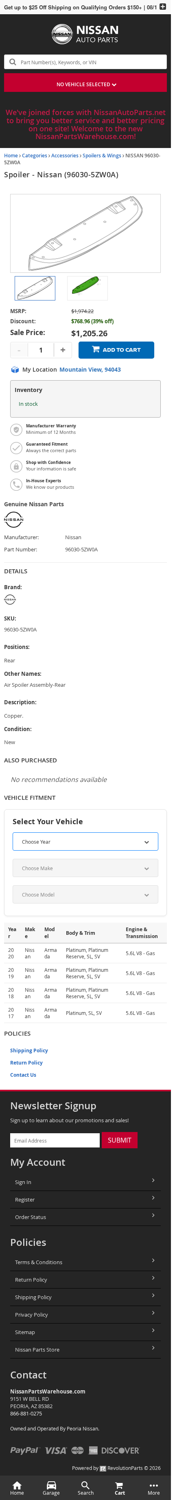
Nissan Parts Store (37, 1349)
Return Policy (26, 1062)
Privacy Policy (31, 1314)
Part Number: (20, 549)
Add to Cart (122, 349)
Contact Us (23, 1074)
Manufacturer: (21, 537)
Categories (34, 155)
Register (25, 1199)
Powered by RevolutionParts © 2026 (116, 1468)
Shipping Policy (29, 1050)
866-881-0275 (26, 1413)
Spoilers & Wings (102, 155)
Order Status (30, 1217)
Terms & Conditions (38, 1262)
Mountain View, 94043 (90, 369)
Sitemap (25, 1332)
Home (11, 155)
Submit (119, 1140)
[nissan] (35, 599)
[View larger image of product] (35, 288)
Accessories (65, 155)
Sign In (23, 1182)
